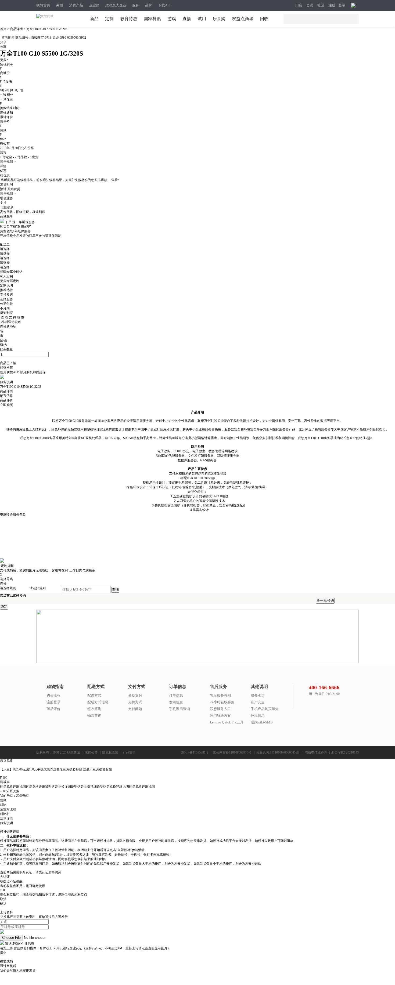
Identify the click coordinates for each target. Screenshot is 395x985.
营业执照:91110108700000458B (277, 752)
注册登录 (53, 702)
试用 (202, 18)
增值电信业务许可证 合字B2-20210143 (332, 752)
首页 (3, 29)
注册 (331, 5)
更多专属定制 (9, 281)
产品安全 (129, 752)
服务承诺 (258, 695)
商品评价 (53, 709)
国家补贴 (152, 18)
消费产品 (76, 5)
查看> (115, 180)
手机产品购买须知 (265, 709)
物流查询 (94, 715)
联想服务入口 (220, 709)
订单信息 (176, 695)
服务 (135, 5)
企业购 (94, 5)
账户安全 (258, 702)
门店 (298, 5)
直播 (186, 18)
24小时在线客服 (222, 702)
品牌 (148, 5)
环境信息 (258, 715)
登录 (341, 5)
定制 (109, 18)
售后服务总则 (220, 695)
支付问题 (135, 709)
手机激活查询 (179, 709)
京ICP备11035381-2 (194, 752)
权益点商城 (242, 18)
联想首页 (43, 5)
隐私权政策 (110, 752)
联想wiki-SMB (262, 722)
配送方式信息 (97, 702)
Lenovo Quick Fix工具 (226, 722)
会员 (309, 5)
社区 (320, 5)
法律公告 (91, 752)
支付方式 (135, 702)
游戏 (171, 18)
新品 (94, 18)
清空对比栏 (8, 809)
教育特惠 (128, 18)
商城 (59, 5)
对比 (3, 805)
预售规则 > (8, 162)
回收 (264, 18)
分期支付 (135, 695)
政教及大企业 (115, 5)
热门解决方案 (220, 715)
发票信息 (176, 702)
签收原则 (94, 709)
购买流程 (53, 695)
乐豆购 (219, 18)
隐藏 (3, 800)
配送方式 (94, 695)
